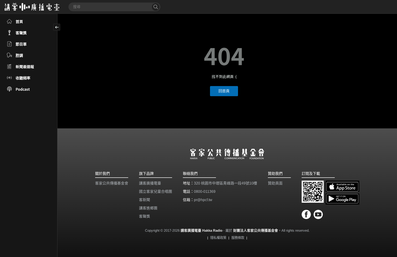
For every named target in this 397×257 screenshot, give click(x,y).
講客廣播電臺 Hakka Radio (201, 230)
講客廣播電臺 (150, 183)
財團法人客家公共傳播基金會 (255, 230)
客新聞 (144, 200)
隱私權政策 (218, 238)
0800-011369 (205, 191)
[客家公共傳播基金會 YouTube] (318, 215)
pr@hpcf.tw (203, 200)
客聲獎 (144, 216)
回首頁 (224, 91)
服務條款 (237, 238)
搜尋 (155, 7)
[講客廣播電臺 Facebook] (308, 215)
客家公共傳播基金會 (111, 183)
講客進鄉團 (148, 208)
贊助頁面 (275, 183)
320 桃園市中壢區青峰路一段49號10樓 (225, 183)
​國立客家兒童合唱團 (155, 191)
